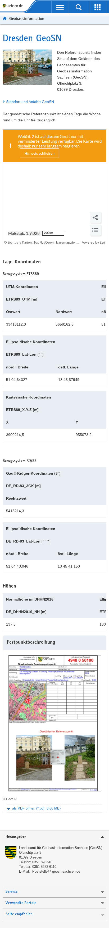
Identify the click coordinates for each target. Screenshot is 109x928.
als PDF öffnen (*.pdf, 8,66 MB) (36, 808)
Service (11, 892)
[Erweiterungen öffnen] (97, 7)
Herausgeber (16, 837)
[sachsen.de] (13, 6)
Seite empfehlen (19, 914)
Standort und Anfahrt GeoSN (30, 102)
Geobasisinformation (26, 18)
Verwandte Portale (21, 903)
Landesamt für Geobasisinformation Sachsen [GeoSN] (60, 848)
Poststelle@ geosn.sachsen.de (56, 871)
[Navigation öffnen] (60, 7)
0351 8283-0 (41, 862)
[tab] (54, 837)
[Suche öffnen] (79, 7)
